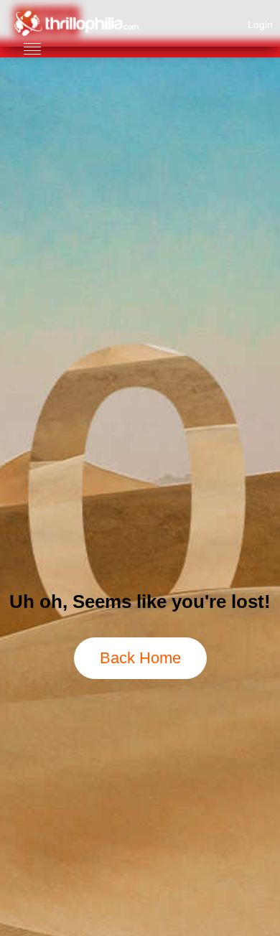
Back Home (140, 658)
